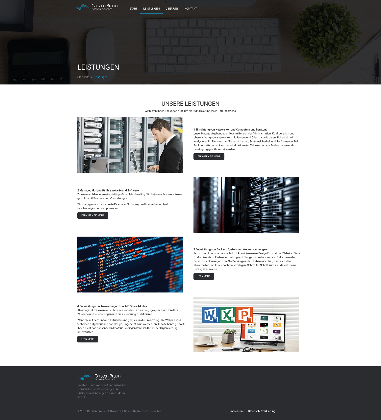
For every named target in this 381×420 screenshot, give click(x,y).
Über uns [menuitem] (172, 8)
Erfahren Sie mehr (208, 156)
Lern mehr (203, 276)
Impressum (236, 411)
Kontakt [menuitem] (191, 8)
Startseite (83, 77)
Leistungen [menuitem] (151, 8)
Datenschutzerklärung (261, 411)
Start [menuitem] (133, 8)
